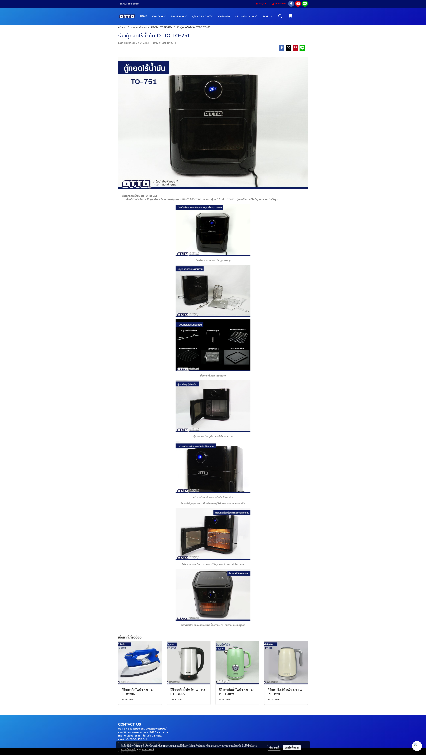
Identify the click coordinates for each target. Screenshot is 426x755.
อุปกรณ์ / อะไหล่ (201, 16)
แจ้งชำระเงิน (223, 16)
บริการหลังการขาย (245, 16)
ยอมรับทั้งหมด (292, 747)
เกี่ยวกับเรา (158, 16)
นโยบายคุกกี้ (148, 749)
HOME (143, 16)
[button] (280, 16)
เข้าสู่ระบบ (262, 3)
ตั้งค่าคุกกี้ (274, 747)
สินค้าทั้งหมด (178, 16)
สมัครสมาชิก (280, 3)
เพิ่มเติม (266, 16)
